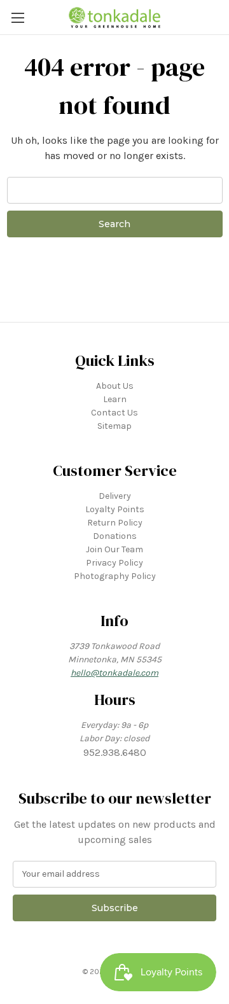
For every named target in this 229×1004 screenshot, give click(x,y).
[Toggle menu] (17, 17)
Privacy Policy (114, 562)
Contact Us (114, 412)
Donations (115, 536)
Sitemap (114, 426)
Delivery (115, 496)
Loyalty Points (114, 509)
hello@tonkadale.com (114, 672)
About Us (115, 385)
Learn (115, 399)
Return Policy (114, 522)
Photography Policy (115, 576)
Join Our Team (114, 549)
